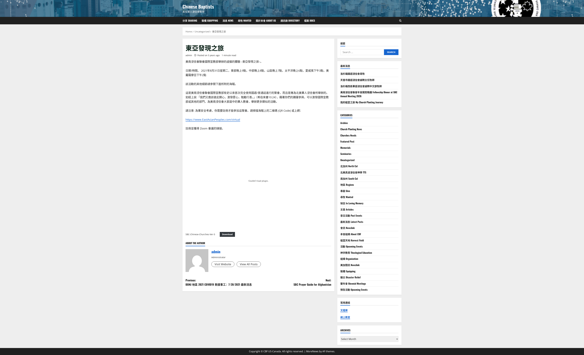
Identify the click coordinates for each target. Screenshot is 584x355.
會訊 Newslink (347, 228)
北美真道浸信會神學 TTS (353, 172)
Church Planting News (351, 129)
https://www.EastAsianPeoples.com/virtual (213, 119)
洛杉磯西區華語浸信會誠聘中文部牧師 (361, 86)
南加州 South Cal (349, 178)
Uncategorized (347, 160)
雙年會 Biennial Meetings (353, 283)
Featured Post (347, 141)
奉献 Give (345, 191)
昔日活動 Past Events (351, 215)
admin (189, 55)
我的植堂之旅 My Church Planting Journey (361, 102)
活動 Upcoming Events (351, 246)
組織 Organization (349, 259)
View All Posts (249, 264)
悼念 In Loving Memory (351, 203)
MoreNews (312, 351)
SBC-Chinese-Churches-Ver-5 (200, 234)
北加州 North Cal (349, 166)
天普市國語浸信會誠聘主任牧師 (357, 80)
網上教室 (345, 317)
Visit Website (223, 264)
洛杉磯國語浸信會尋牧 (352, 73)
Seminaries (345, 154)
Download (227, 234)
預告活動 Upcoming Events (354, 289)
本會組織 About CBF (350, 234)
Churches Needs (348, 135)
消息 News (227, 20)
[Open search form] (400, 21)
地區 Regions (347, 184)
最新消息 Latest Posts (351, 222)
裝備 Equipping (210, 20)
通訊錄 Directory (290, 20)
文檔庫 (344, 310)
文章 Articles (347, 209)
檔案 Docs (309, 20)
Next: (312, 282)
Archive (344, 123)
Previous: (219, 282)
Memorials (345, 148)
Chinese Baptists (198, 6)
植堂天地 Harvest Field (352, 240)
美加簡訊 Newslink (350, 265)
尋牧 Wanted (244, 20)
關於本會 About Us (266, 20)
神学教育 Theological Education (356, 252)
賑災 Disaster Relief (350, 277)
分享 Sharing (189, 20)
